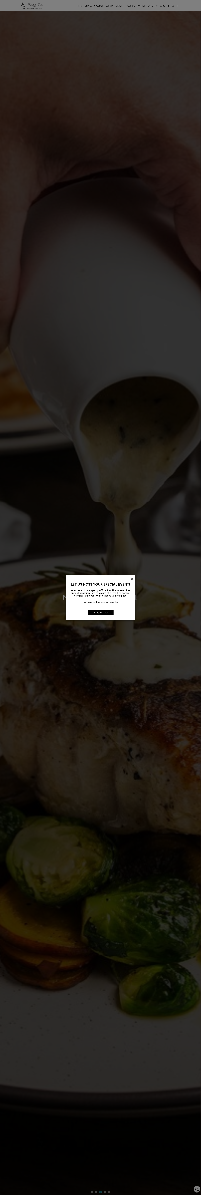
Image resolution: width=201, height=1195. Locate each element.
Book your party (101, 612)
